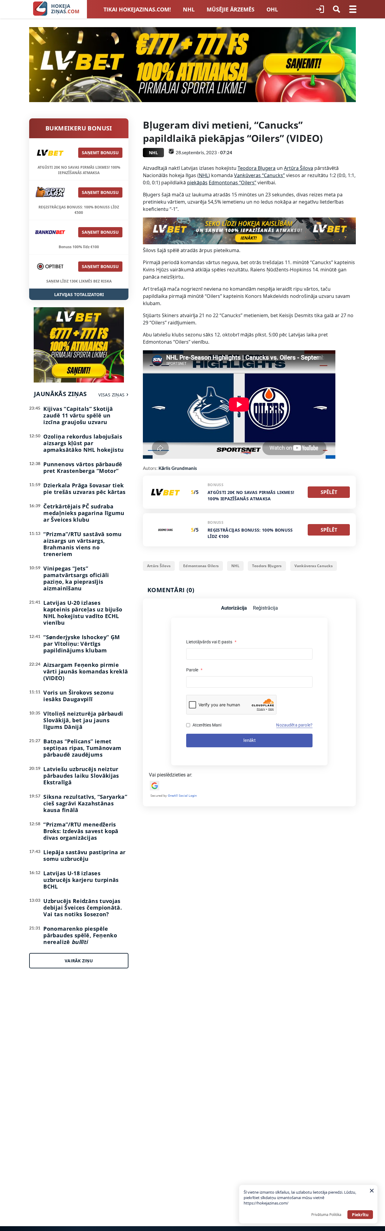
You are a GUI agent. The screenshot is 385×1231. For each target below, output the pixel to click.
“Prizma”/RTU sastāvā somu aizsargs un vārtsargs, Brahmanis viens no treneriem (82, 544)
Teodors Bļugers (267, 565)
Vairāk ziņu (79, 961)
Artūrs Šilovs (159, 565)
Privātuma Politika (326, 1214)
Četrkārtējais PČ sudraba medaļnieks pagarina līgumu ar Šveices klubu (83, 513)
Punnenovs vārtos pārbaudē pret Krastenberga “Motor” (82, 467)
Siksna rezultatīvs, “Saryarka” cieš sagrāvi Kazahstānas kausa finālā (85, 803)
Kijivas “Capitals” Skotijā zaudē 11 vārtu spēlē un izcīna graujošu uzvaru (78, 415)
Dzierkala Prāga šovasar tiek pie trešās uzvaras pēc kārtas (84, 488)
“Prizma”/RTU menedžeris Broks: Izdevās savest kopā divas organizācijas (80, 831)
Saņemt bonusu (100, 152)
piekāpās (197, 182)
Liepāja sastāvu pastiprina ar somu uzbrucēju (84, 855)
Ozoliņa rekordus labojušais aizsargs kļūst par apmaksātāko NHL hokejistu (83, 443)
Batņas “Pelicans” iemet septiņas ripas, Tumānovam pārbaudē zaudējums (82, 748)
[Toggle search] (336, 9)
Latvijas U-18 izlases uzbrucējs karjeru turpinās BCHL (81, 880)
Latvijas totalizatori (79, 294)
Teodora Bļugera (257, 168)
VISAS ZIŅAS (111, 395)
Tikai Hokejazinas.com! (137, 9)
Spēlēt (329, 492)
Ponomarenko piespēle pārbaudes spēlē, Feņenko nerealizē (80, 935)
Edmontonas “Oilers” (232, 182)
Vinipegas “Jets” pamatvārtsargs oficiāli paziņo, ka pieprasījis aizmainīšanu (76, 578)
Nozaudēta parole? (294, 725)
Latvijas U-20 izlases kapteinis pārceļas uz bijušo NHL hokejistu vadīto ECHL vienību (82, 612)
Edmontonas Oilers (201, 565)
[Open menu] (352, 9)
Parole (194, 669)
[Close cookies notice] (371, 1190)
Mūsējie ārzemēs (230, 9)
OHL (272, 9)
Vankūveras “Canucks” (259, 175)
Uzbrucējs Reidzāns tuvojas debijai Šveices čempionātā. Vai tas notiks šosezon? (82, 907)
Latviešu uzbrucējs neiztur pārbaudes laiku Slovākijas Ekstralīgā (81, 776)
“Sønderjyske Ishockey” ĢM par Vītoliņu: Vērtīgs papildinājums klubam (81, 644)
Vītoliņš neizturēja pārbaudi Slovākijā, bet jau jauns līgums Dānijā (83, 720)
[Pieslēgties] (320, 9)
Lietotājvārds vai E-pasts (211, 641)
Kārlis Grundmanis (178, 468)
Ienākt (249, 740)
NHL (189, 9)
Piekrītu (360, 1214)
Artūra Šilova (298, 168)
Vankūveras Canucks (313, 565)
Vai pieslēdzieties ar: (170, 775)
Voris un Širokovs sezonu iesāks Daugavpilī (78, 695)
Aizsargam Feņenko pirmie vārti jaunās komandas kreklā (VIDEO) (85, 671)
